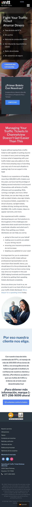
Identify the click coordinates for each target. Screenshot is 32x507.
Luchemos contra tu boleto (16, 402)
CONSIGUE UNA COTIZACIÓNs (10, 66)
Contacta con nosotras (8, 438)
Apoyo (3, 435)
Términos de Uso (6, 444)
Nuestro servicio (6, 429)
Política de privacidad (8, 447)
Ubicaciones (5, 432)
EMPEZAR (12, 102)
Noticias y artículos (7, 441)
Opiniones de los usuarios (9, 451)
